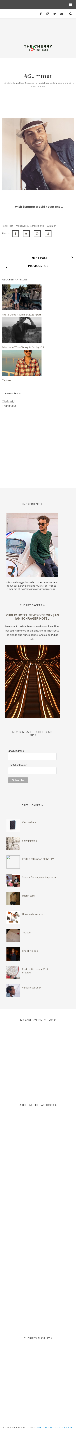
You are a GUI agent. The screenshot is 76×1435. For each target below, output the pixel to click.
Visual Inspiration (32, 987)
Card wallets (29, 822)
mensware (22, 225)
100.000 (26, 932)
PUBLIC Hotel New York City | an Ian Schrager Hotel (32, 617)
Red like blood (30, 951)
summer (51, 225)
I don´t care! (28, 895)
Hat (11, 225)
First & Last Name (17, 765)
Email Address (16, 750)
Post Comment (38, 86)
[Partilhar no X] (26, 233)
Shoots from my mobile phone (39, 877)
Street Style (37, 225)
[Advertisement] (38, 1203)
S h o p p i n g (29, 840)
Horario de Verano (32, 914)
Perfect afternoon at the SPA (38, 859)
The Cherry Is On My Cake (55, 1428)
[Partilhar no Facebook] (15, 233)
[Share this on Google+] (37, 233)
